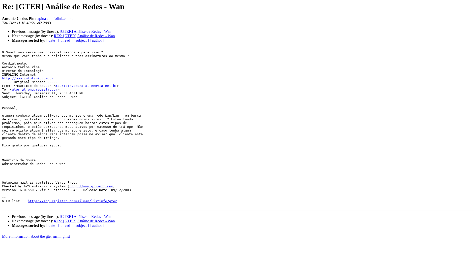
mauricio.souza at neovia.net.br (86, 86)
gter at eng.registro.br (35, 89)
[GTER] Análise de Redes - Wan (85, 31)
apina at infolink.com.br (56, 18)
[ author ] (97, 40)
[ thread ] (65, 40)
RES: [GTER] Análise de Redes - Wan (84, 36)
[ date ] (51, 40)
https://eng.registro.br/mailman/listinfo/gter (72, 201)
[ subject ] (81, 40)
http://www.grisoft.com (91, 186)
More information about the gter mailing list (36, 236)
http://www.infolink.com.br (28, 78)
